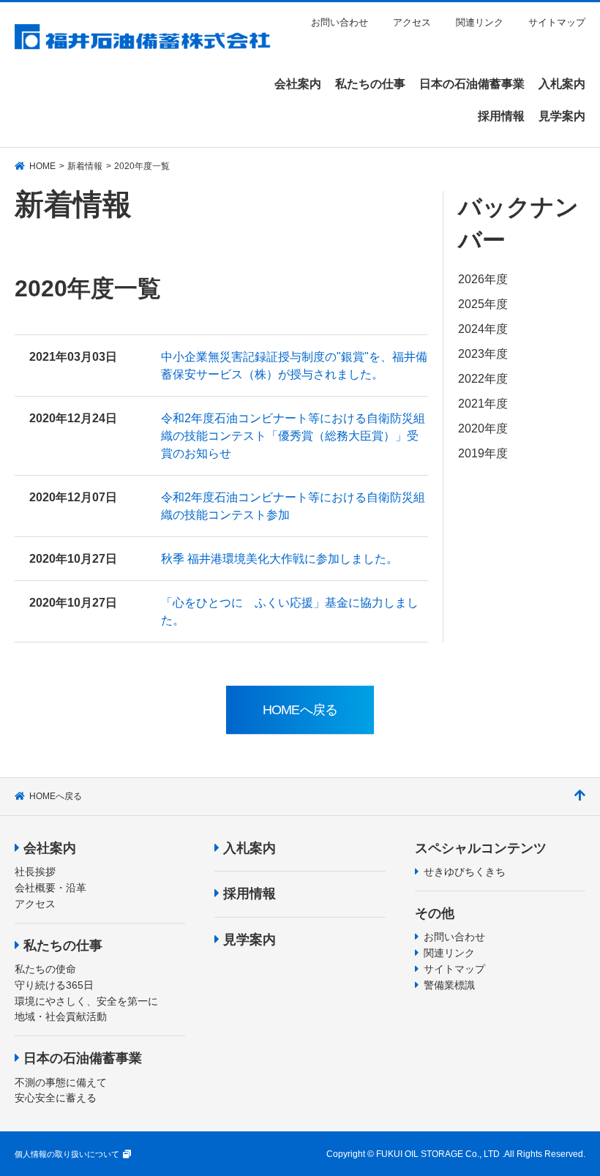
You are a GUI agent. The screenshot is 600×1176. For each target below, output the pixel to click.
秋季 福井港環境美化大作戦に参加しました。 (279, 559)
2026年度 (483, 279)
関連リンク (479, 22)
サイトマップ (556, 22)
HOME (42, 166)
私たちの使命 (45, 969)
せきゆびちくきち (465, 871)
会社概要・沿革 (50, 888)
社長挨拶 (35, 871)
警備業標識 (449, 985)
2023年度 (483, 354)
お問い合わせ (339, 22)
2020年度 (483, 428)
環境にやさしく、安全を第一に (86, 1001)
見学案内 (249, 939)
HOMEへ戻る (55, 796)
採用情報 (249, 893)
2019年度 (483, 453)
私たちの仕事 (62, 945)
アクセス (412, 22)
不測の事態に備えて (61, 1082)
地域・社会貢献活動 (61, 1016)
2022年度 (483, 378)
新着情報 (84, 166)
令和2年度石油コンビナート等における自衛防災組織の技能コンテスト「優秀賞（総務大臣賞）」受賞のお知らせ (293, 436)
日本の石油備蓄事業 (82, 1058)
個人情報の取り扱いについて (67, 1154)
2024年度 (483, 329)
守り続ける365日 (54, 985)
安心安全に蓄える (56, 1098)
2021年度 (483, 403)
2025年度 (483, 304)
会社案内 (49, 848)
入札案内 (249, 848)
